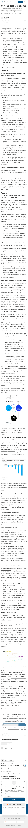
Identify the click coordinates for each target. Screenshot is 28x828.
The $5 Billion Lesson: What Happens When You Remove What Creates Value (10, 778)
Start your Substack (10, 822)
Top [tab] (2, 760)
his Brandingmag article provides (15, 548)
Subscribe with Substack (15, 804)
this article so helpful (18, 323)
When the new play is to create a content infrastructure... (10, 769)
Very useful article (6, 515)
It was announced (5, 200)
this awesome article (18, 289)
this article (10, 258)
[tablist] (6, 743)
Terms (16, 818)
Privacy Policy (14, 810)
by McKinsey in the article (8, 451)
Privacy (12, 818)
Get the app (20, 822)
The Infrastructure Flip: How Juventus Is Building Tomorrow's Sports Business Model (10, 765)
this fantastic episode (10, 83)
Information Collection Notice (16, 808)
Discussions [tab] (11, 760)
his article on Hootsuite (14, 502)
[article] (14, 768)
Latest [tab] (6, 760)
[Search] (25, 760)
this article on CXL (6, 570)
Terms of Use (20, 807)
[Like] (2, 21)
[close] (24, 781)
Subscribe (20, 1)
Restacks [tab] (10, 743)
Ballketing (6, 17)
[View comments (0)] (5, 21)
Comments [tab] (4, 743)
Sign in (25, 1)
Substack (8, 825)
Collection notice (22, 818)
